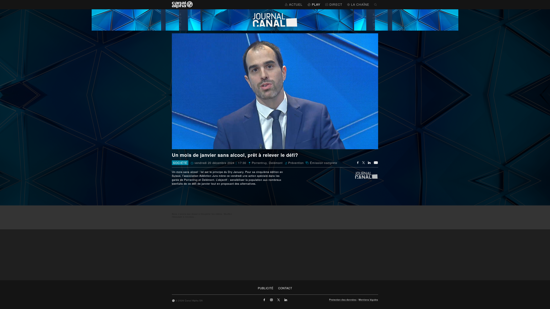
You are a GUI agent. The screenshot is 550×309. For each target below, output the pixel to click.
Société (180, 163)
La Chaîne (360, 4)
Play (316, 4)
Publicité (266, 288)
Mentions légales (368, 299)
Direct (335, 4)
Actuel (295, 4)
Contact (285, 288)
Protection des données (342, 299)
